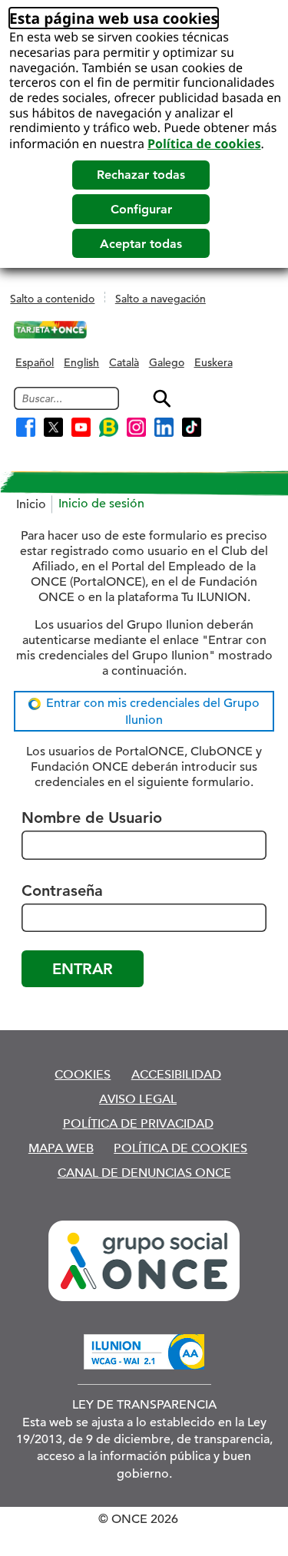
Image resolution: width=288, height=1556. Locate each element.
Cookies (83, 1074)
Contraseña (62, 890)
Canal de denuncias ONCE (144, 1172)
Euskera (213, 362)
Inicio (31, 504)
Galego (166, 362)
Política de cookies (204, 143)
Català (124, 362)
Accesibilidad (176, 1074)
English (81, 362)
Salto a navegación (160, 299)
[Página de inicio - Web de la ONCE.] (50, 329)
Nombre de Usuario (92, 817)
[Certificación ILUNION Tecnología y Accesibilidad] (144, 1352)
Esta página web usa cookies (113, 18)
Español (34, 362)
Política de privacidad (138, 1123)
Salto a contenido (52, 299)
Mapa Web (61, 1148)
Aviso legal (138, 1099)
